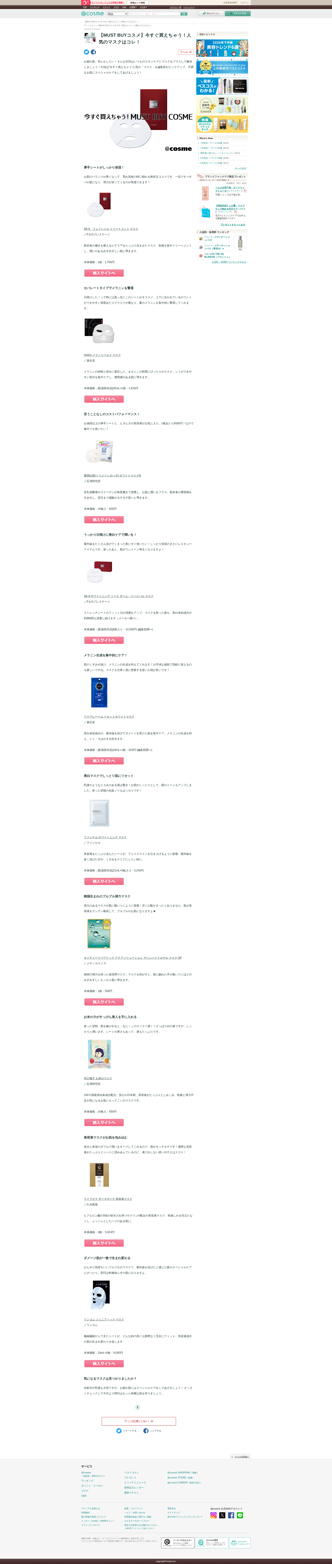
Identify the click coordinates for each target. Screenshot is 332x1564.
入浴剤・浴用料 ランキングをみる (229, 262)
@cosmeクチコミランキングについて (185, 1517)
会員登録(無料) (230, 2)
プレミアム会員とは (90, 1508)
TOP (85, 7)
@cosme (93, 1474)
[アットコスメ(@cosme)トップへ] (92, 14)
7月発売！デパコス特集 (211, 143)
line (240, 1515)
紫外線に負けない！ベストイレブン (217, 153)
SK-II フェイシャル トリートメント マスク (111, 228)
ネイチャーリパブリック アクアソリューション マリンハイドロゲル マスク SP (133, 957)
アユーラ (208, 237)
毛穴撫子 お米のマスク (98, 1078)
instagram (213, 1515)
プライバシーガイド (90, 1525)
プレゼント (130, 1477)
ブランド (106, 7)
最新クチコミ (131, 1492)
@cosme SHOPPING (183, 1472)
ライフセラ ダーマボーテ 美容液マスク (108, 1198)
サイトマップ (173, 1512)
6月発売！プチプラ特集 (211, 158)
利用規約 (85, 1512)
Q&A (124, 7)
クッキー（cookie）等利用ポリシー (97, 1521)
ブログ (116, 7)
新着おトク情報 (137, 3)
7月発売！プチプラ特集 (211, 148)
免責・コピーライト (133, 1508)
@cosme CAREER (184, 1482)
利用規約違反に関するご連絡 (137, 1517)
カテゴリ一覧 (175, 7)
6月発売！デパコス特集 (211, 163)
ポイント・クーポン (92, 1485)
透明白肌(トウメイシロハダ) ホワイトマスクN (112, 475)
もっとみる (240, 168)
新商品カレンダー (134, 1487)
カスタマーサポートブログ (136, 1521)
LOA (206, 254)
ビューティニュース (135, 1482)
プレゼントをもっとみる (232, 224)
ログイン (245, 2)
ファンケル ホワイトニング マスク (105, 837)
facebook (231, 1515)
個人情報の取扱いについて (93, 1517)
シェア (155, 1430)
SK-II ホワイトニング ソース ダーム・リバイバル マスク (119, 596)
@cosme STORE (180, 1477)
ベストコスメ (189, 7)
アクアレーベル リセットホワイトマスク (109, 716)
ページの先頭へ (241, 1457)
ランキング (95, 7)
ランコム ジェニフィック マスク (104, 1319)
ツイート (129, 1430)
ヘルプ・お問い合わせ (134, 1512)
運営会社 (171, 1508)
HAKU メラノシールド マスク (102, 355)
